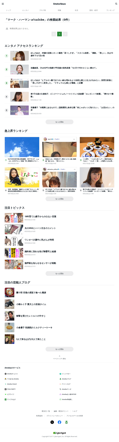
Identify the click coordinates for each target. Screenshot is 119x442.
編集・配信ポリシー (61, 411)
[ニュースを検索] (116, 3)
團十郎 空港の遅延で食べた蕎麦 (31, 292)
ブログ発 (42, 10)
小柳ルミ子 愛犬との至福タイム (31, 304)
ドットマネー (66, 374)
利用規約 (39, 416)
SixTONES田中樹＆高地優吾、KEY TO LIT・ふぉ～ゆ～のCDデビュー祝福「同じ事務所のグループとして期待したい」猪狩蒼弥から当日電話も (23, 161)
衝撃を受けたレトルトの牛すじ (31, 315)
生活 (76, 10)
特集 (59, 10)
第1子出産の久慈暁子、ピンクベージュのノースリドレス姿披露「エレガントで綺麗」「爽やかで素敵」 (98, 191)
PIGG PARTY (11, 389)
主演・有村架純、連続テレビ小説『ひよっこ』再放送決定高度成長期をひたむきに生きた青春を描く (23, 191)
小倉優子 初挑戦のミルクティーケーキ (34, 327)
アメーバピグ (66, 384)
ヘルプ (74, 411)
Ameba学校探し (67, 399)
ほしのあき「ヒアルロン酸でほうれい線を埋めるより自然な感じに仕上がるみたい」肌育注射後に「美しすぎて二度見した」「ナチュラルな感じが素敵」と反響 (71, 81)
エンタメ (25, 10)
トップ (8, 10)
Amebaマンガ (66, 389)
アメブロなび (11, 399)
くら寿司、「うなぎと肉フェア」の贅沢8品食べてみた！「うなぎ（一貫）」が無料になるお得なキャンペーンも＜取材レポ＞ (98, 161)
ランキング (110, 10)
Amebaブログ (66, 379)
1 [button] (59, 34)
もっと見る (59, 122)
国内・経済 (93, 10)
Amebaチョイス (12, 374)
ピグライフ (10, 394)
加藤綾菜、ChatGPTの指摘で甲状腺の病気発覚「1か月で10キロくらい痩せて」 (64, 68)
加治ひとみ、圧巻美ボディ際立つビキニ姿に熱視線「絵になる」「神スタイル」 (60, 160)
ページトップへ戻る (59, 358)
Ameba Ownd (12, 384)
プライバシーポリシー (54, 416)
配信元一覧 (46, 411)
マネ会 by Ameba (13, 379)
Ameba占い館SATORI (69, 394)
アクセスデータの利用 (75, 416)
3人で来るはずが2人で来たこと (31, 339)
